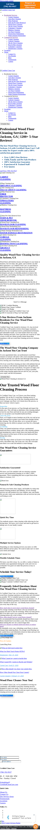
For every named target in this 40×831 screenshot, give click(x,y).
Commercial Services (11, 37)
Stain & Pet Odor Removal (17, 23)
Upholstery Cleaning (15, 28)
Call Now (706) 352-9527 (10, 5)
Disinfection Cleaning (15, 48)
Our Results (12, 56)
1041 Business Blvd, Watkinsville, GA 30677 (15, 67)
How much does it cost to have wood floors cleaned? (17, 608)
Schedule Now (5, 124)
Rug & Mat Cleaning (15, 45)
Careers (10, 61)
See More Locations (6, 695)
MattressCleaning (5, 210)
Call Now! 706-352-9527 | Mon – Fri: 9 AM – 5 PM (19, 65)
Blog (9, 58)
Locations (7, 50)
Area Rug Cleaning (14, 19)
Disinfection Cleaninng (14, 243)
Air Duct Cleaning (14, 32)
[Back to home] (7, 70)
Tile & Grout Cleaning (15, 26)
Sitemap (14, 828)
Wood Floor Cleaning (15, 24)
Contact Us (11, 54)
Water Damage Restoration (17, 35)
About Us (3, 792)
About (6, 52)
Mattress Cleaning (14, 30)
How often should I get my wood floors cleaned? (16, 617)
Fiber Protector (13, 21)
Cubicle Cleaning (13, 41)
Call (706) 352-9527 (6, 576)
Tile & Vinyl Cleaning (15, 43)
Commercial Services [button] (11, 96)
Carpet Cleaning (13, 17)
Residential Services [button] (10, 74)
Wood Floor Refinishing (16, 34)
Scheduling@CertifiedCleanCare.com (9, 783)
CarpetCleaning (5, 178)
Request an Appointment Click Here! (30, 5)
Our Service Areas (7, 796)
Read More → (4, 343)
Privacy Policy (5, 828)
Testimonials (12, 59)
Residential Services (10, 15)
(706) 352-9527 (6, 772)
